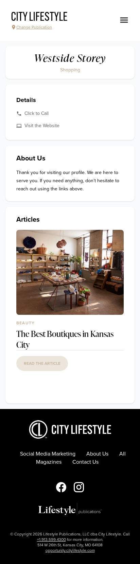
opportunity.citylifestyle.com (70, 550)
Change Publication (34, 27)
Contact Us (85, 462)
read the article (42, 363)
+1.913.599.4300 (51, 539)
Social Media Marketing (47, 453)
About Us (97, 453)
